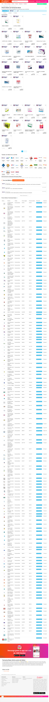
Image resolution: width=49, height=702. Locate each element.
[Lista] (46, 1)
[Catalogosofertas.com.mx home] (5, 1)
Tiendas (16, 3)
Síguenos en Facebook (15, 679)
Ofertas (13, 3)
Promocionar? (3, 679)
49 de (4, 14)
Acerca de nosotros (4, 683)
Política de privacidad (34, 696)
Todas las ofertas (5, 6)
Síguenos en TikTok (15, 682)
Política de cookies (40, 696)
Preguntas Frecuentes (5, 678)
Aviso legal (21, 696)
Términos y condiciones (27, 696)
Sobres (10, 6)
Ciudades (25, 3)
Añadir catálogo (4, 684)
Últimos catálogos (7, 3)
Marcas (3, 681)
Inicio (2, 3)
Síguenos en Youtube (15, 681)
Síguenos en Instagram (15, 680)
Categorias (21, 3)
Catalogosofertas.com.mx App (6, 682)
